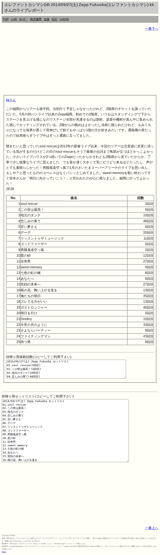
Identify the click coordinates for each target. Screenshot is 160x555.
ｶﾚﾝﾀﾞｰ (23, 19)
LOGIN (64, 19)
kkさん (11, 100)
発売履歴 (36, 19)
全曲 (47, 19)
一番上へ (151, 528)
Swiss (4, 552)
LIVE (14, 19)
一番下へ (151, 28)
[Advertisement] (80, 64)
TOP (6, 19)
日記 (55, 19)
